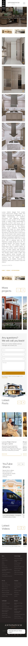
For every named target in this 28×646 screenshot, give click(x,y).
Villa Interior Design (18, 558)
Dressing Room (17, 586)
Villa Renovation (17, 568)
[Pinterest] (20, 634)
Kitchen (16, 596)
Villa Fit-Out (4, 583)
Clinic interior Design (18, 574)
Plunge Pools (4, 615)
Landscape (4, 600)
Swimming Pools (5, 606)
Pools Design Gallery (6, 617)
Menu (3, 556)
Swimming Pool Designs (7, 608)
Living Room (16, 594)
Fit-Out (3, 580)
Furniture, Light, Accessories (17, 612)
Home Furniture (17, 583)
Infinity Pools (4, 613)
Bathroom (16, 592)
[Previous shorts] (19, 464)
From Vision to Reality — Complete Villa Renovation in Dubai (12, 516)
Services (16, 600)
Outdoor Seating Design (7, 594)
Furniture (16, 580)
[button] (18, 290)
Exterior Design (17, 563)
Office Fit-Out (5, 586)
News (3, 562)
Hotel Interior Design (18, 618)
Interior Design (17, 556)
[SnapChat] (15, 634)
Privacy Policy (5, 377)
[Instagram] (9, 634)
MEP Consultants (5, 590)
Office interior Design (18, 572)
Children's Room (17, 590)
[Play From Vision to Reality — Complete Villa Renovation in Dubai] (12, 497)
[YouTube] (6, 634)
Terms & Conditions (6, 572)
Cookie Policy (5, 574)
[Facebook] (12, 634)
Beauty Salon (17, 570)
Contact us (4, 565)
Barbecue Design (5, 592)
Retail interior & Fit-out (19, 566)
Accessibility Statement (7, 576)
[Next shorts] (22, 464)
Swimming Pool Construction (5, 611)
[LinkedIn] (18, 634)
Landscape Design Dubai (19, 614)
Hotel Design (17, 564)
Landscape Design (6, 603)
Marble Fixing (5, 596)
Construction (5, 560)
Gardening (4, 605)
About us (4, 558)
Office (15, 588)
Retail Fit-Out (5, 588)
